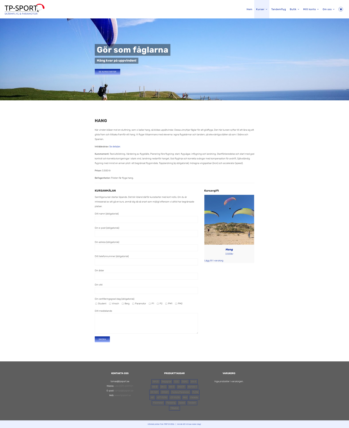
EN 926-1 (192, 387)
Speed (182, 403)
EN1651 (165, 392)
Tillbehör (174, 408)
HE (152, 397)
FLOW (195, 392)
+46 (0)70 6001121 (124, 386)
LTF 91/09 (175, 397)
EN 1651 (154, 392)
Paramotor (158, 403)
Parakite (194, 397)
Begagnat (166, 381)
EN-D (171, 387)
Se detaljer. (115, 146)
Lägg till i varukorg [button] (213, 260)
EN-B (154, 387)
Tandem (192, 403)
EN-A (193, 381)
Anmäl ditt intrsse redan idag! (189, 424)
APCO (155, 381)
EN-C (163, 387)
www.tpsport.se (123, 395)
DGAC (185, 381)
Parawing (171, 403)
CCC (176, 381)
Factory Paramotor (180, 392)
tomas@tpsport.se (124, 390)
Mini (185, 397)
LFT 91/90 (162, 397)
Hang (229, 249)
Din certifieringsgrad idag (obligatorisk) (114, 298)
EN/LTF (181, 387)
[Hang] (229, 197)
